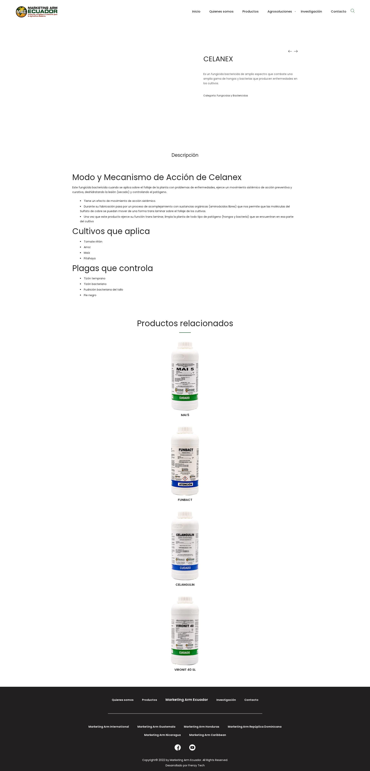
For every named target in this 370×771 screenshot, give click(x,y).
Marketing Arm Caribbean (207, 735)
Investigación (226, 700)
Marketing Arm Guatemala (156, 727)
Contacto (251, 700)
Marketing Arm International (108, 727)
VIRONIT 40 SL (185, 669)
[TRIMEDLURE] (296, 51)
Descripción (185, 155)
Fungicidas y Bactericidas (232, 95)
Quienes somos (123, 700)
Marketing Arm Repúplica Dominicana (255, 727)
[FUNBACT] (290, 51)
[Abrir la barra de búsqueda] (353, 11)
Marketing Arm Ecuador (187, 699)
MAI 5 (185, 415)
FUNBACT (185, 500)
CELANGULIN (185, 584)
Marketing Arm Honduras (201, 727)
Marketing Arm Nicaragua (162, 735)
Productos (149, 700)
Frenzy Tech (196, 765)
